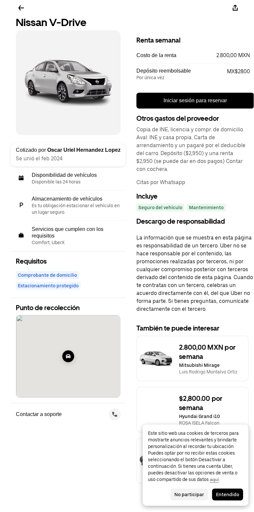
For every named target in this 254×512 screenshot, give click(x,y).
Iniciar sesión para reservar (195, 100)
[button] (195, 55)
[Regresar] (21, 8)
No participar (189, 494)
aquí (214, 479)
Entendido (227, 494)
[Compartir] (235, 8)
